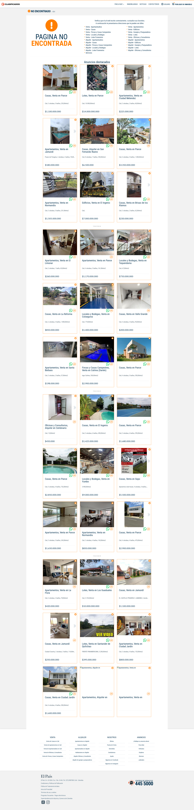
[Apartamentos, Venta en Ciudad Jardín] (134, 625)
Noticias (143, 4)
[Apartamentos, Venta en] (134, 679)
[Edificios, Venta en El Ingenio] (97, 184)
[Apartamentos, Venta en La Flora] (60, 572)
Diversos (141, 756)
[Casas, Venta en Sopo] (134, 461)
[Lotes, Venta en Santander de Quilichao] (97, 625)
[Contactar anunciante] (74, 93)
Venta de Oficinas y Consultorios (53, 752)
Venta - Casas (90, 29)
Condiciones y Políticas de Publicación (52, 783)
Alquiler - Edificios (134, 42)
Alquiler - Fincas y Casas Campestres (99, 45)
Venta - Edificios (134, 29)
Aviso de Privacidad (46, 789)
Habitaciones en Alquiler (82, 752)
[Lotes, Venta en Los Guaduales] (97, 572)
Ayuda (112, 756)
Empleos (141, 752)
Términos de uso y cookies (48, 792)
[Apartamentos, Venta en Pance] (97, 242)
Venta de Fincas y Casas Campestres (52, 756)
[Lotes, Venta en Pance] (97, 77)
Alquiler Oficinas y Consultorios (82, 756)
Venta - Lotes (132, 35)
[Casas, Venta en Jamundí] (134, 572)
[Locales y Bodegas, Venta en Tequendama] (134, 242)
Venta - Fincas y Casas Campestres (98, 32)
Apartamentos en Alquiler (82, 741)
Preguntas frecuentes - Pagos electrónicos (53, 795)
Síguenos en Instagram (111, 764)
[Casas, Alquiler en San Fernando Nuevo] (97, 131)
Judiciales (141, 760)
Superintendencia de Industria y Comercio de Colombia (56, 798)
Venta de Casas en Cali (52, 741)
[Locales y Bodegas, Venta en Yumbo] (97, 461)
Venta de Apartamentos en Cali (52, 745)
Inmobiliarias (132, 4)
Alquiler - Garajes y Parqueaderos (140, 45)
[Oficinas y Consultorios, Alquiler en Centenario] (60, 407)
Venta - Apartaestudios (94, 27)
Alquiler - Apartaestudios (94, 40)
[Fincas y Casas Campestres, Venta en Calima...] (97, 349)
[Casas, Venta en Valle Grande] (134, 296)
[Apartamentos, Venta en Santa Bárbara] (60, 349)
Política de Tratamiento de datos (50, 786)
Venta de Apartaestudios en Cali (53, 749)
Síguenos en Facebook (111, 760)
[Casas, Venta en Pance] (60, 77)
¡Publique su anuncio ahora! (141, 741)
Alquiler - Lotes (133, 48)
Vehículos (141, 749)
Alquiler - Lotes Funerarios (95, 50)
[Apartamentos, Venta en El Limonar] (60, 242)
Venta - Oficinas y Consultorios (139, 37)
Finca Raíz (119, 4)
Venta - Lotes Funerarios (94, 37)
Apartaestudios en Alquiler (82, 749)
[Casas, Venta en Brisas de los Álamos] (134, 184)
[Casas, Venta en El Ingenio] (97, 407)
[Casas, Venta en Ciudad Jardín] (60, 679)
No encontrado (40, 11)
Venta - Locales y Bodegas (95, 35)
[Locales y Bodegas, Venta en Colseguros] (97, 296)
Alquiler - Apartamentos (136, 40)
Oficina (112, 741)
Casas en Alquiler (82, 745)
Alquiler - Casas (91, 42)
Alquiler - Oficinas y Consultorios (139, 50)
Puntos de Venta (111, 745)
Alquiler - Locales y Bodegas (96, 48)
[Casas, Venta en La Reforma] (60, 296)
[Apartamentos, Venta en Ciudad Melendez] (134, 77)
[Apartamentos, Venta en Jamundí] (60, 131)
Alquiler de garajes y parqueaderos (82, 760)
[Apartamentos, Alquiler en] (97, 679)
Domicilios (112, 749)
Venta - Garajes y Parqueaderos (139, 32)
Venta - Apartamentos (136, 27)
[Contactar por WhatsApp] (71, 93)
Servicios (89, 53)
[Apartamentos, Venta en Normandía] (60, 184)
